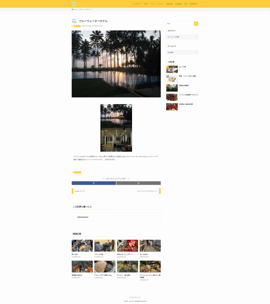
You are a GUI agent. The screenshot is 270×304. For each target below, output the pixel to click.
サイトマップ (135, 297)
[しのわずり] (74, 4)
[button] (94, 183)
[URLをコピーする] (138, 183)
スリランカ (77, 26)
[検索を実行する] (196, 24)
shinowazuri (82, 217)
